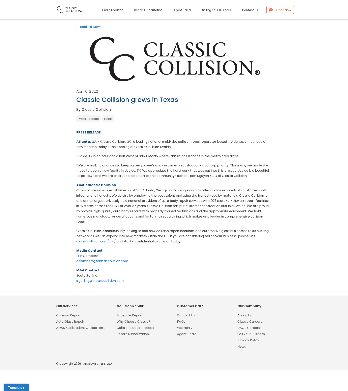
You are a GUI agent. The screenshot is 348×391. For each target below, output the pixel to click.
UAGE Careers (248, 327)
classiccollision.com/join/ (96, 241)
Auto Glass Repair (70, 321)
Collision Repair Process (135, 327)
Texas (108, 119)
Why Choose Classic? (133, 321)
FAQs (181, 321)
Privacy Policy (248, 340)
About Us (244, 315)
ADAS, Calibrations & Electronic (81, 327)
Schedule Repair (129, 315)
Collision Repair (68, 315)
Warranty (184, 327)
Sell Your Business (251, 334)
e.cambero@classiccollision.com (102, 261)
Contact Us (186, 315)
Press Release (88, 119)
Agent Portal (187, 334)
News (241, 346)
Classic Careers (249, 321)
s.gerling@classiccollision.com (100, 280)
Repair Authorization (133, 334)
